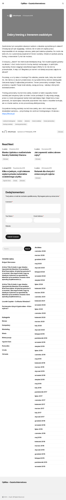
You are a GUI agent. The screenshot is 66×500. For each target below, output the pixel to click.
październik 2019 (41, 338)
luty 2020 (38, 326)
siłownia (27, 121)
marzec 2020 (40, 321)
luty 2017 (38, 413)
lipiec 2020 (39, 309)
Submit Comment (13, 237)
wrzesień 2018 (40, 375)
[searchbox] (12, 249)
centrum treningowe (9, 121)
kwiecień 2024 (40, 288)
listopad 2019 (40, 334)
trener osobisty (36, 121)
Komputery (6, 325)
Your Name (9, 216)
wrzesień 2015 (40, 466)
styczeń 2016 (39, 450)
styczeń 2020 (40, 330)
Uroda (15, 180)
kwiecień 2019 (40, 363)
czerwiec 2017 (40, 400)
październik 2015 (41, 462)
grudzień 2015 (40, 454)
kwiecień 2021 (40, 301)
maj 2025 (38, 263)
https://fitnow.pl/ (8, 114)
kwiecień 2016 (40, 441)
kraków (20, 121)
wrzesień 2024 (40, 276)
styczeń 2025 (40, 268)
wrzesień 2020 (40, 305)
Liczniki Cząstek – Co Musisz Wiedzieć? (16, 301)
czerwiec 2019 (40, 355)
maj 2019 (38, 359)
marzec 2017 (39, 408)
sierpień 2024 (40, 280)
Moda (4, 333)
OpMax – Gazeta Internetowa (33, 3)
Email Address (39, 216)
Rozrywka (5, 346)
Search (27, 249)
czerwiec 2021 (40, 297)
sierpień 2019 (40, 346)
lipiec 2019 (39, 350)
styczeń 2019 (39, 371)
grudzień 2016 (40, 421)
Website (8, 226)
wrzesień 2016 (40, 425)
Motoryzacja (6, 337)
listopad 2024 (40, 272)
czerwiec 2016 (40, 433)
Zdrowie (60, 132)
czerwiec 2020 (40, 313)
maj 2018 (38, 384)
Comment (9, 202)
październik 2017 (41, 392)
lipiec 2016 (39, 429)
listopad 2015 (40, 458)
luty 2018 (38, 388)
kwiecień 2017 (40, 404)
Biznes (4, 321)
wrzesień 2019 (40, 342)
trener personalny (49, 121)
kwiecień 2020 (40, 317)
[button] (3, 3)
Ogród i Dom (7, 180)
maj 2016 (38, 437)
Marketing (6, 329)
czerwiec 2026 (40, 251)
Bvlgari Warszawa (8, 262)
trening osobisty (8, 124)
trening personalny (20, 124)
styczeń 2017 (39, 417)
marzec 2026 (40, 255)
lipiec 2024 (39, 284)
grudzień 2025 (40, 259)
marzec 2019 (39, 367)
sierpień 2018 (40, 379)
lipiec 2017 (38, 396)
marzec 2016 (39, 446)
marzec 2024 (40, 292)
